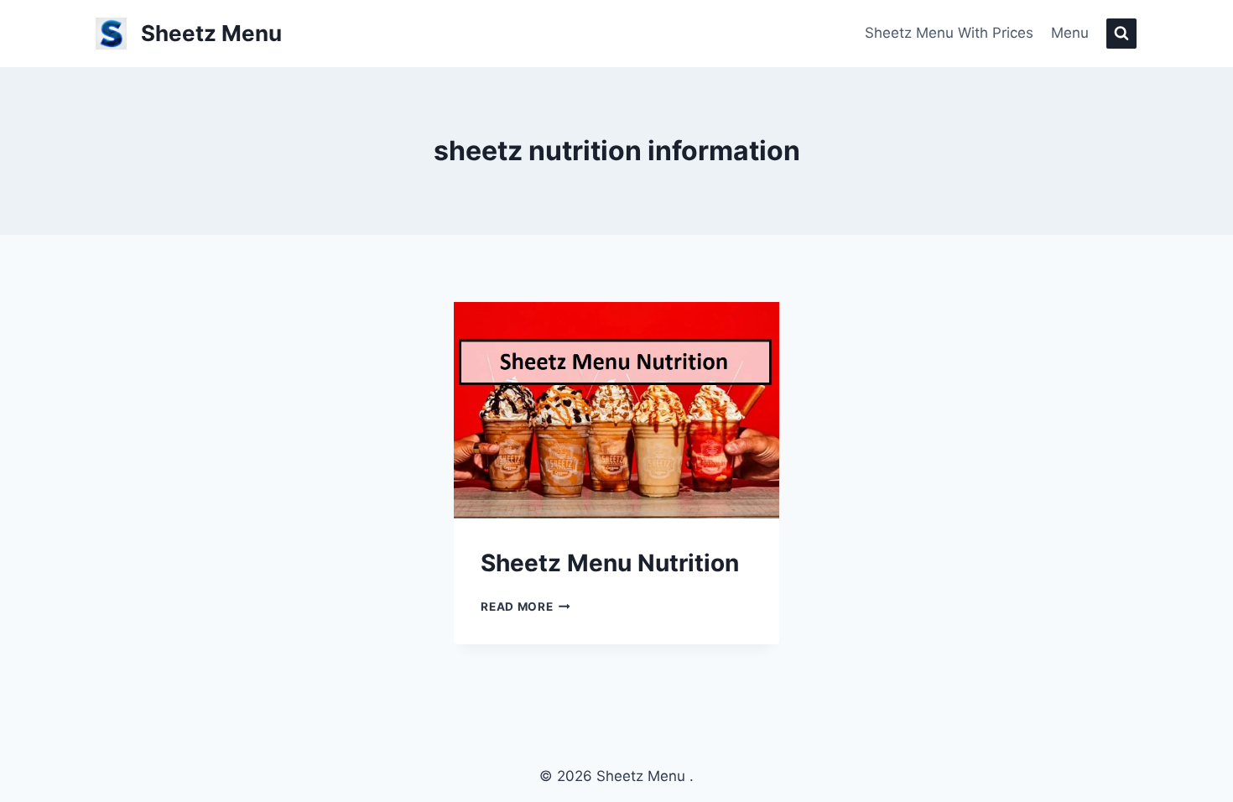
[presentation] (616, 410)
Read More (525, 606)
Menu (1070, 32)
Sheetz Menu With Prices (949, 32)
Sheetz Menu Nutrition (610, 563)
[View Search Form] (1121, 33)
